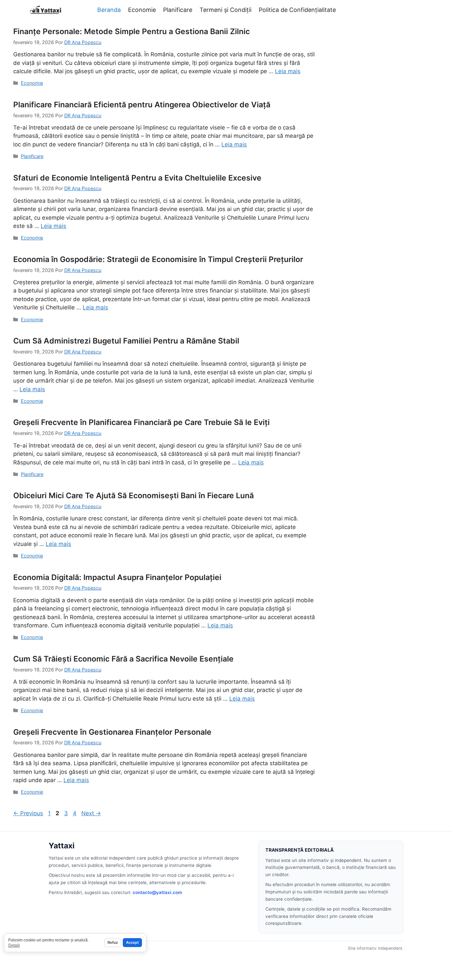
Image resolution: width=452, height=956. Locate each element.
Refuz (113, 942)
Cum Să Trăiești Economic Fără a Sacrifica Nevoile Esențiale (123, 659)
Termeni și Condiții (225, 9)
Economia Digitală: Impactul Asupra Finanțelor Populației (117, 577)
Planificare (177, 9)
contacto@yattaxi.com (157, 892)
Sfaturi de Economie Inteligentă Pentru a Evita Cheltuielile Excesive (137, 178)
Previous (28, 813)
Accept (132, 942)
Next (91, 813)
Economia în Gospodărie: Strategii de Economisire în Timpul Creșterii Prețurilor (158, 259)
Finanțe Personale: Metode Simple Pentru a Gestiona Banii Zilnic (131, 31)
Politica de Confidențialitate (297, 9)
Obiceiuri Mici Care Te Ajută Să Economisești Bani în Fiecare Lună (133, 495)
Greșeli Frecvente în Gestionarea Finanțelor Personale (112, 732)
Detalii (14, 945)
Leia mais (287, 71)
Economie (142, 9)
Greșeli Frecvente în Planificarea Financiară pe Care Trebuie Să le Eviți (141, 422)
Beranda (109, 9)
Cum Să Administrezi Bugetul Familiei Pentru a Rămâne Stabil (126, 340)
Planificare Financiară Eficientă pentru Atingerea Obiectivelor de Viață (141, 104)
